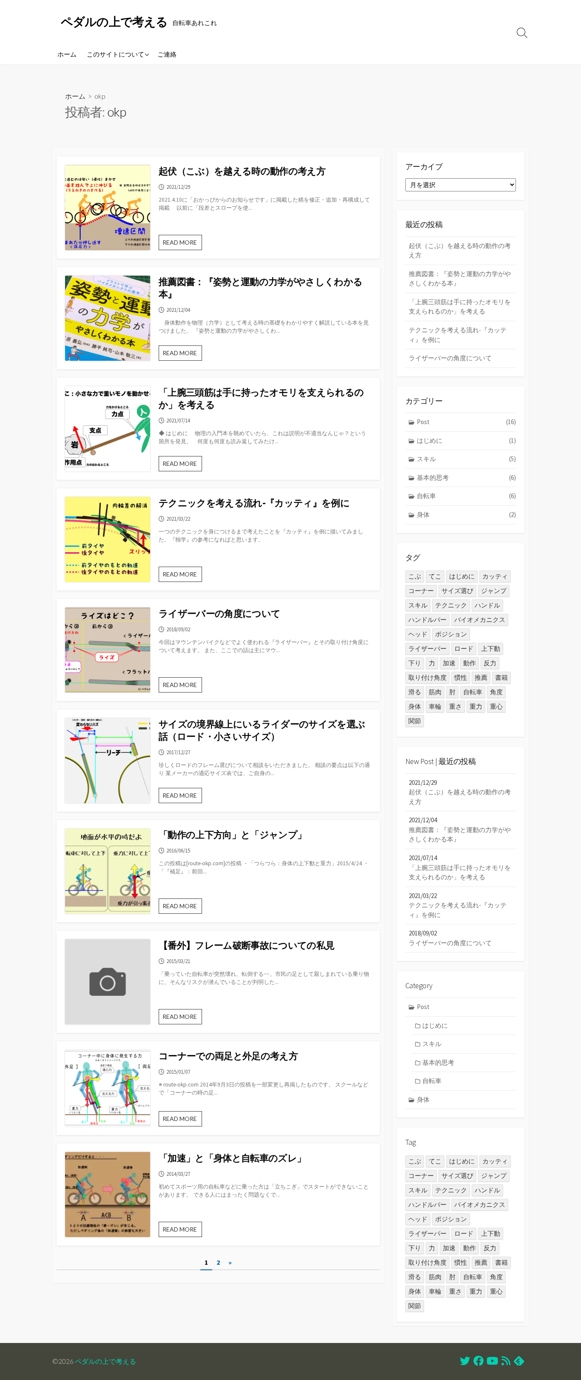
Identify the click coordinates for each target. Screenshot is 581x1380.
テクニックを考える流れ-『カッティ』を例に (254, 503)
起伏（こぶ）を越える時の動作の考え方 (242, 171)
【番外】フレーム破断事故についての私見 (246, 945)
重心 (496, 706)
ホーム (67, 54)
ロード (463, 648)
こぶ (414, 576)
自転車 (466, 496)
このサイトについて (115, 54)
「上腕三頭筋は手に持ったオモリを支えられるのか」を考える (261, 398)
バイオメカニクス (479, 620)
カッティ (495, 576)
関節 (414, 721)
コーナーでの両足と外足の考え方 (228, 1056)
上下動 (490, 648)
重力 (476, 706)
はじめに (466, 440)
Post (466, 422)
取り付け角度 (427, 677)
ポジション (451, 634)
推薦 (481, 677)
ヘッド (417, 634)
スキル (466, 459)
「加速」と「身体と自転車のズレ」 (232, 1158)
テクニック (451, 605)
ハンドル (487, 605)
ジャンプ (494, 591)
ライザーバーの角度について (219, 613)
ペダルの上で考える (105, 1361)
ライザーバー (427, 648)
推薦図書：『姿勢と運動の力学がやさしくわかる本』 (260, 288)
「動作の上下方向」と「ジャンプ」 (232, 835)
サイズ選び (457, 591)
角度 (496, 692)
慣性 (460, 677)
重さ (455, 706)
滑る (414, 692)
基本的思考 (466, 477)
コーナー (421, 591)
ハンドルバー (427, 620)
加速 (449, 663)
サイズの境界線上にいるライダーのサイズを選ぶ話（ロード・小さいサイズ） (262, 730)
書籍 (501, 677)
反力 (490, 663)
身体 (466, 514)
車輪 (435, 706)
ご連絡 (167, 54)
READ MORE (182, 244)
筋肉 (435, 692)
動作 (469, 663)
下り (414, 663)
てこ (435, 576)
